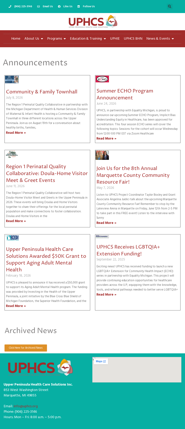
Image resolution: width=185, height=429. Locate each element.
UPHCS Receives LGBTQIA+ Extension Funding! (128, 250)
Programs (54, 39)
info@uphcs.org (26, 406)
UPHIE (115, 39)
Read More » (16, 133)
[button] (170, 6)
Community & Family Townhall (41, 92)
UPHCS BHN (133, 39)
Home (16, 39)
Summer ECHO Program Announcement (124, 94)
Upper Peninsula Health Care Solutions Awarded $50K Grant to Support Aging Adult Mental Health (46, 259)
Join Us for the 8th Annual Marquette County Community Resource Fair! (133, 175)
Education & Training (86, 39)
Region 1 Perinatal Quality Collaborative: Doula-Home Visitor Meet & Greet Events (47, 173)
